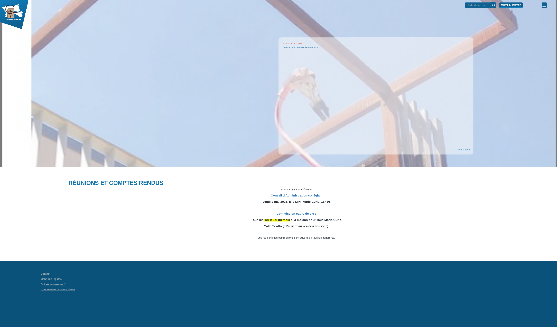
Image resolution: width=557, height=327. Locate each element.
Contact (45, 273)
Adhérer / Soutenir (511, 5)
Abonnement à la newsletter (58, 289)
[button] (278, 172)
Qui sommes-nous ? (53, 284)
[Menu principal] (544, 5)
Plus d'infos (464, 149)
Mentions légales (51, 279)
